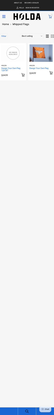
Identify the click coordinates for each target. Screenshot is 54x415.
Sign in (28, 8)
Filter (4, 36)
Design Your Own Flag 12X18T (10, 69)
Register (35, 8)
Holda (4, 65)
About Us (18, 3)
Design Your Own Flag (38, 68)
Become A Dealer (32, 3)
